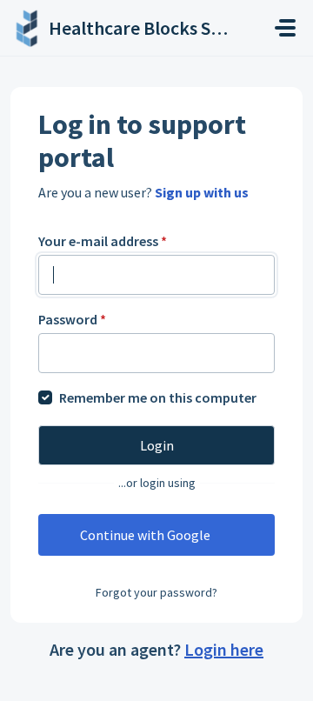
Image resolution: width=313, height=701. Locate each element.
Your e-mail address (102, 241)
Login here (223, 649)
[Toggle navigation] (285, 27)
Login (157, 445)
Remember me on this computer (157, 397)
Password (72, 319)
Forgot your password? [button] (156, 592)
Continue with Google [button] (145, 535)
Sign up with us (202, 192)
